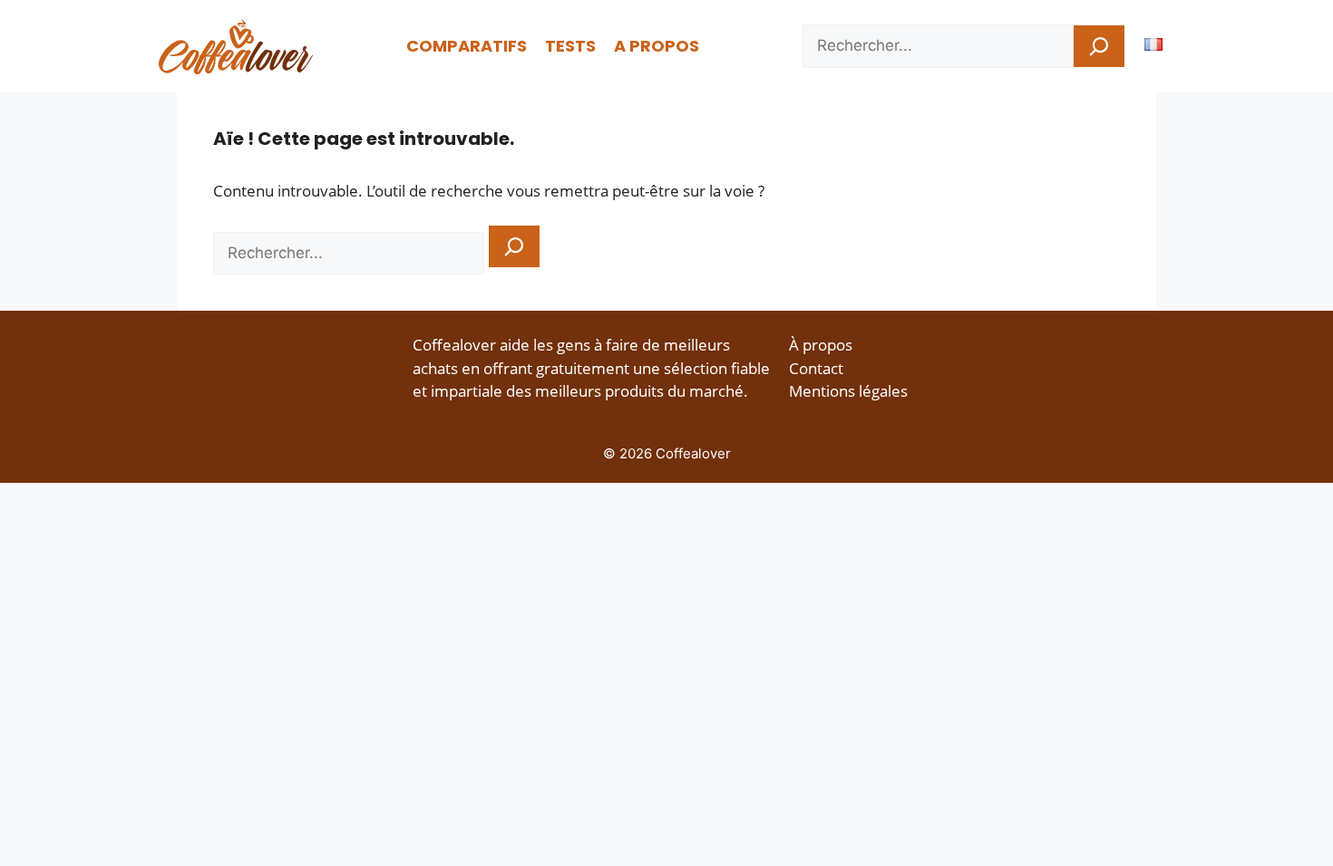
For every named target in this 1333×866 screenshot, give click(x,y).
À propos (820, 344)
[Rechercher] (1099, 46)
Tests (570, 45)
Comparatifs (466, 45)
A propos (656, 45)
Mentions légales (848, 390)
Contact (816, 368)
